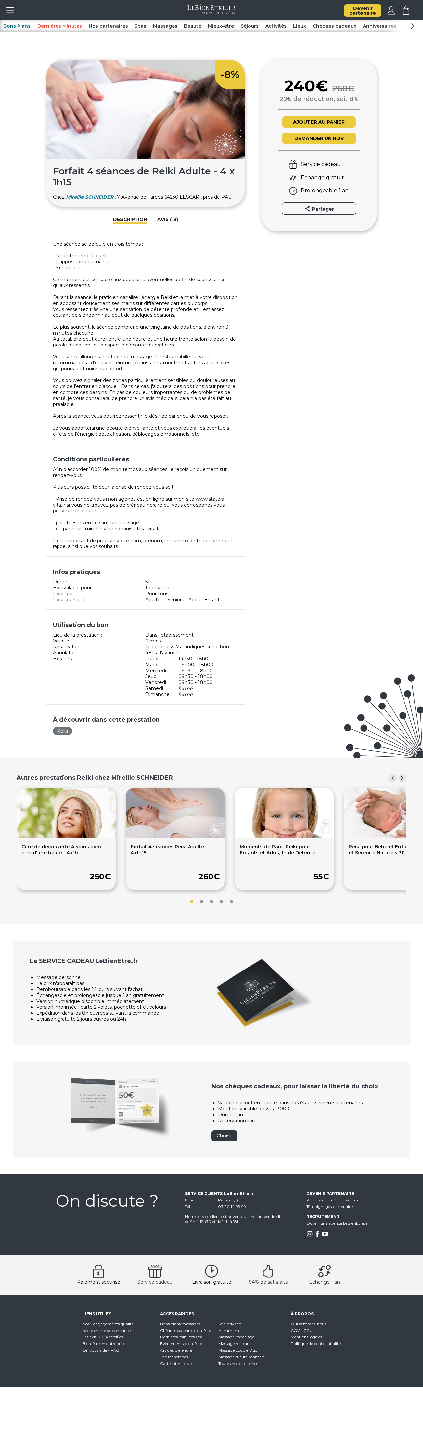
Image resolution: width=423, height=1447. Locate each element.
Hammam (228, 1330)
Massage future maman (241, 1356)
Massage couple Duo (237, 1350)
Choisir (224, 1136)
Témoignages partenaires (330, 1206)
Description (130, 219)
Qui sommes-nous (308, 1323)
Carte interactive (176, 1363)
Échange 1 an (324, 1282)
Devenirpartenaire (362, 10)
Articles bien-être (176, 1350)
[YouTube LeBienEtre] (325, 1235)
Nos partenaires (108, 26)
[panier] (406, 13)
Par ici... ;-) (228, 1200)
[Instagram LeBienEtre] (309, 1235)
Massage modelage (236, 1336)
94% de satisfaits (268, 1282)
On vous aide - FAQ (101, 1350)
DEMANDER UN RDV (319, 138)
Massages (165, 26)
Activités (276, 26)
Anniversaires (379, 26)
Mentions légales (306, 1336)
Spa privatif (229, 1323)
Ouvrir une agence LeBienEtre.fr (337, 1223)
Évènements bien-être (181, 1343)
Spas (140, 26)
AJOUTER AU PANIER (319, 122)
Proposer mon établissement (333, 1200)
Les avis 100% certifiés (102, 1336)
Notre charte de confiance (106, 1330)
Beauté (192, 26)
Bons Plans (17, 26)
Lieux (299, 26)
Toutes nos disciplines (238, 1363)
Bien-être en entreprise (103, 1343)
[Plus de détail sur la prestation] (66, 836)
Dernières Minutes (59, 26)
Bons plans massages (180, 1323)
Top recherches (174, 1356)
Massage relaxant (234, 1343)
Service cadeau (155, 1282)
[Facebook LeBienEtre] (317, 1235)
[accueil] (211, 13)
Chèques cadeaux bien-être (185, 1330)
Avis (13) (167, 219)
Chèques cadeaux (334, 26)
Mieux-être (221, 26)
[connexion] (391, 13)
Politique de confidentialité (316, 1343)
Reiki (62, 731)
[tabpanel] (66, 839)
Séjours (250, 26)
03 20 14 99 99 (232, 1206)
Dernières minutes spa (181, 1336)
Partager (322, 209)
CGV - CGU (302, 1330)
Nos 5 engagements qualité (108, 1323)
